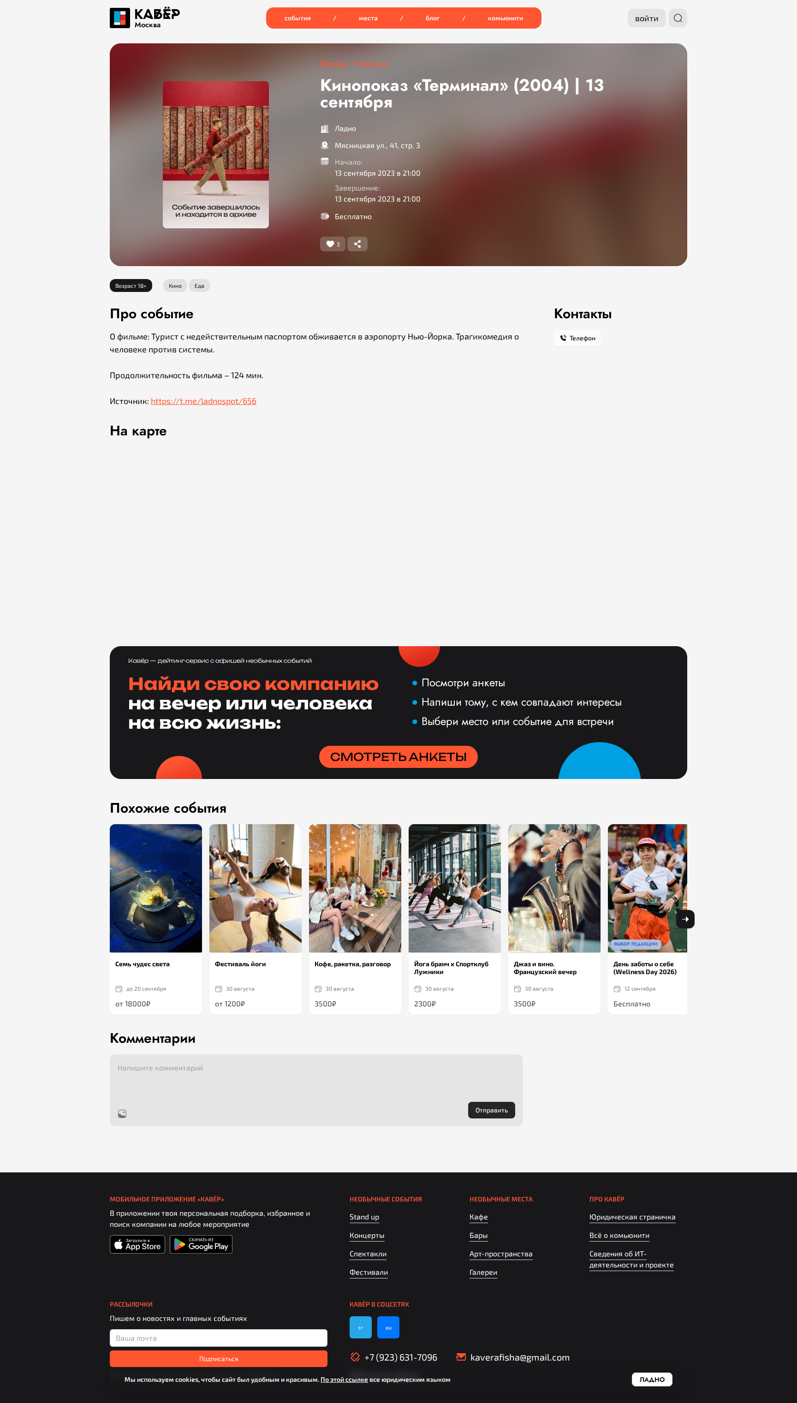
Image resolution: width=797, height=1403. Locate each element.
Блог (433, 18)
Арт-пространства (501, 1253)
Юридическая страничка (632, 1216)
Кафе (479, 1216)
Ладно (345, 128)
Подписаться (218, 1358)
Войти (647, 18)
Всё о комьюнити (619, 1235)
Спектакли (368, 1253)
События (298, 18)
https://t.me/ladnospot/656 (203, 401)
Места (368, 18)
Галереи (483, 1271)
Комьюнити (505, 18)
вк (389, 1327)
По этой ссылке (344, 1379)
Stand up (364, 1216)
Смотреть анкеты (398, 757)
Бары (479, 1235)
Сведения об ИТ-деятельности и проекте (631, 1259)
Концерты (367, 1235)
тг (360, 1327)
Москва (148, 25)
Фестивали (369, 1271)
